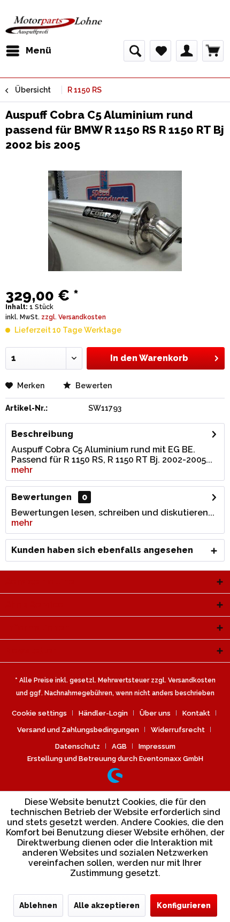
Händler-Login (103, 713)
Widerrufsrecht (178, 730)
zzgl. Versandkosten (73, 317)
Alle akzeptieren (107, 905)
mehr (22, 470)
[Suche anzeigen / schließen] (134, 51)
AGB (119, 746)
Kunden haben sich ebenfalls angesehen (102, 550)
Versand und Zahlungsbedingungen (78, 730)
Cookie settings (39, 713)
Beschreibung (42, 434)
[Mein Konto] (186, 51)
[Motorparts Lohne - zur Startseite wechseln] (53, 25)
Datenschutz (77, 746)
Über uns (155, 713)
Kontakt (196, 713)
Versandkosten (192, 680)
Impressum (157, 746)
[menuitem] (28, 51)
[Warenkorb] (213, 51)
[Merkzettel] (160, 51)
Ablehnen (38, 905)
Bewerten (93, 385)
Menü (38, 50)
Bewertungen (41, 497)
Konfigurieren (184, 905)
